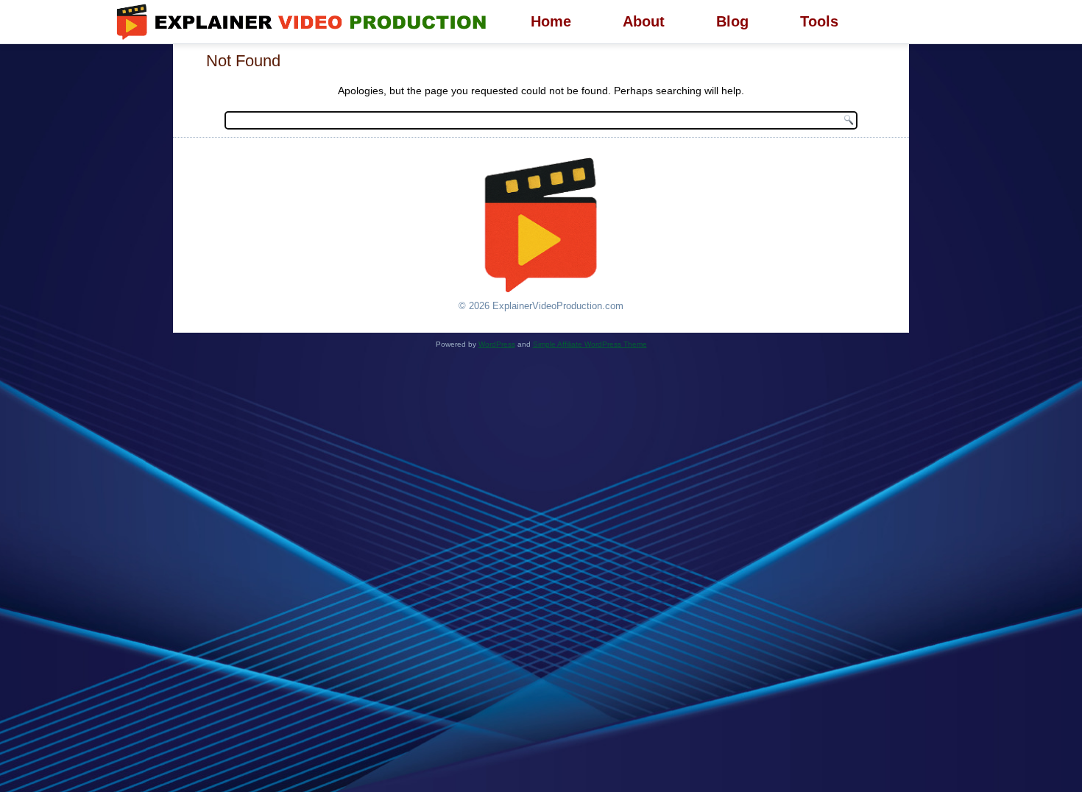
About (644, 21)
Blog (732, 21)
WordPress (496, 344)
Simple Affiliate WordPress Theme (590, 344)
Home (551, 21)
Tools (819, 21)
